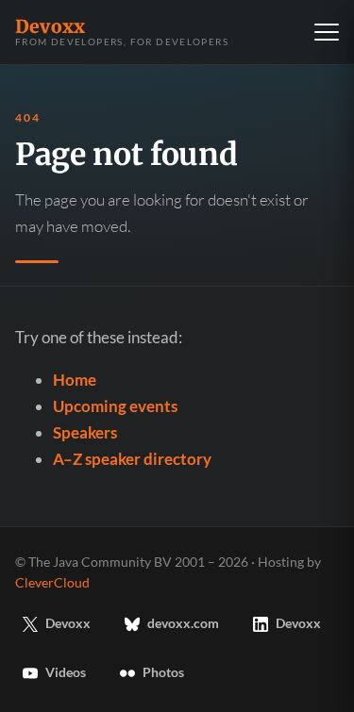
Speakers (85, 432)
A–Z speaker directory (132, 459)
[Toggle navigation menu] (326, 32)
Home (74, 379)
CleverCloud (52, 582)
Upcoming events (115, 406)
